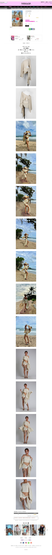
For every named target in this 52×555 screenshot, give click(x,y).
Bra (15, 8)
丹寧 (32, 8)
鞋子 (27, 6)
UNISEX (37, 6)
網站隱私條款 (26, 549)
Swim (38, 8)
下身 (24, 6)
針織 (35, 8)
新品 (18, 6)
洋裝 (22, 8)
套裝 (41, 8)
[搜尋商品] (51, 3)
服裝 (21, 6)
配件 (30, 6)
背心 (12, 8)
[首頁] (26, 3)
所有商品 (5, 6)
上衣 (9, 8)
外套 (25, 8)
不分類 (5, 8)
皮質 (28, 8)
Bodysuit (19, 8)
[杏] (29, 15)
